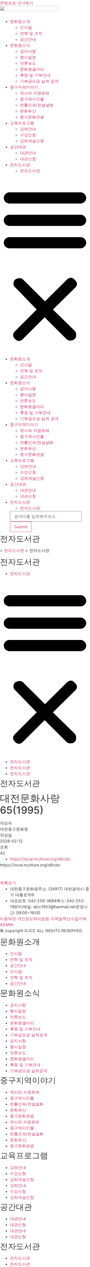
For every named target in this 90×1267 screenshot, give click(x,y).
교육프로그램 (22, 122)
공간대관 (18, 146)
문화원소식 (20, 45)
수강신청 (28, 134)
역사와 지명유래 (34, 93)
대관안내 (28, 152)
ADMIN (6, 924)
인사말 (26, 27)
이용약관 (8, 918)
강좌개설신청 (32, 140)
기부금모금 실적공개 (28, 1034)
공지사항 (28, 51)
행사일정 (28, 57)
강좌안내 (28, 128)
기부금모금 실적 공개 (39, 81)
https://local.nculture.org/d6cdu (40, 858)
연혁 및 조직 (31, 33)
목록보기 (8, 882)
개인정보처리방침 (33, 918)
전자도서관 (20, 164)
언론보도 (28, 63)
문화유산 (28, 110)
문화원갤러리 (32, 69)
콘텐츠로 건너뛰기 (16, 2)
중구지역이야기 (24, 87)
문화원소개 (20, 21)
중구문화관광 (32, 116)
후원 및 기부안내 (35, 75)
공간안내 (28, 39)
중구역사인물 (32, 99)
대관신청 (28, 158)
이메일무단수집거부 (68, 918)
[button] (45, 265)
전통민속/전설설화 (37, 105)
